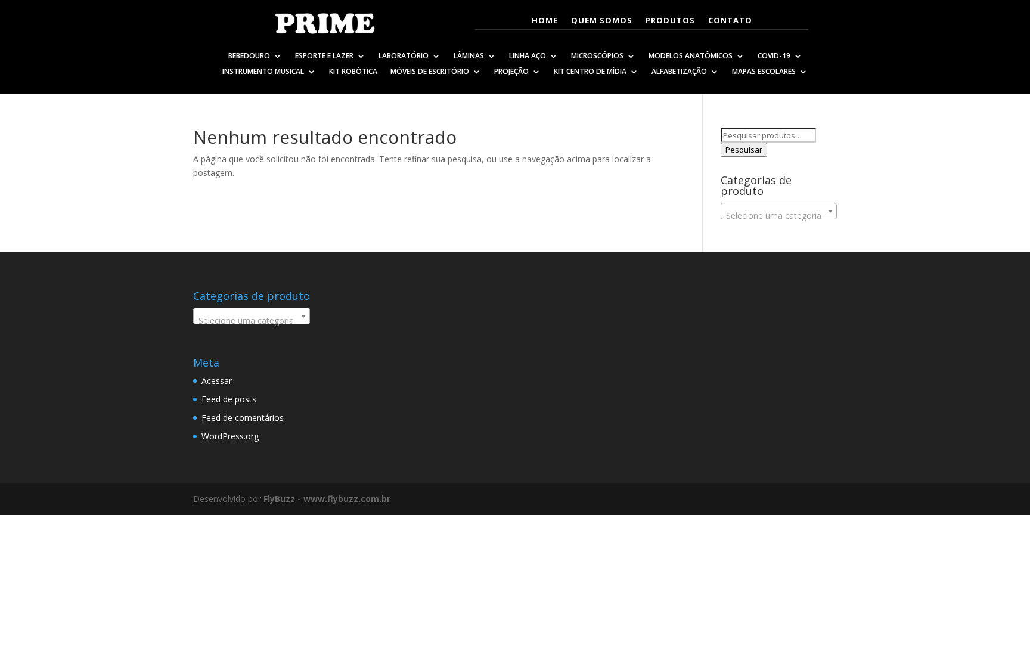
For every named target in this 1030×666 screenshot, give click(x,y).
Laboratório (404, 57)
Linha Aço (527, 57)
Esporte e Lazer (324, 57)
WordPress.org (230, 436)
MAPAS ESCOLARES (764, 72)
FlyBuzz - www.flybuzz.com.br (326, 498)
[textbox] (778, 215)
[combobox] (779, 211)
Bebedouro (249, 57)
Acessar (216, 380)
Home (545, 21)
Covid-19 (774, 57)
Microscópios (597, 57)
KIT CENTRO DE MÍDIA (590, 72)
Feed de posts (228, 399)
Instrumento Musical (263, 72)
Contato (730, 21)
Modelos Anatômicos (691, 57)
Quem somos (601, 21)
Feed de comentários (242, 417)
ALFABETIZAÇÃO (679, 72)
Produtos (670, 21)
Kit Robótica (353, 72)
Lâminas (469, 57)
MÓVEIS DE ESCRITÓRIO (429, 72)
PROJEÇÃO (511, 72)
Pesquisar (743, 149)
